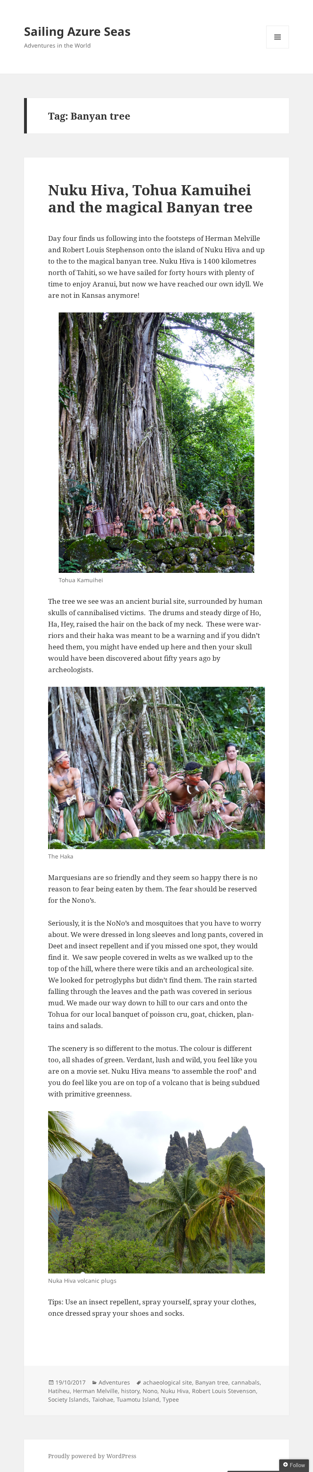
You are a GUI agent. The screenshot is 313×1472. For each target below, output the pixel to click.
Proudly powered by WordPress (92, 1456)
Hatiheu (59, 1391)
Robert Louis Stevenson (224, 1391)
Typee (171, 1399)
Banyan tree (211, 1382)
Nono (150, 1391)
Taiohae (102, 1399)
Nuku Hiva (175, 1391)
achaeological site (167, 1382)
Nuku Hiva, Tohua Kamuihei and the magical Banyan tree (150, 198)
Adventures (114, 1382)
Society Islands (68, 1399)
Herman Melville (95, 1391)
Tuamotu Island (138, 1399)
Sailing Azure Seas (77, 31)
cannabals (245, 1382)
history (130, 1391)
